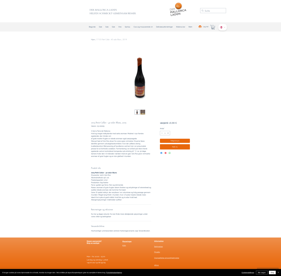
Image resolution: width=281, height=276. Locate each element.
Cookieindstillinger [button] (248, 272)
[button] (213, 27)
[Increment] (168, 133)
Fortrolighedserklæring (114, 272)
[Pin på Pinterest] (165, 153)
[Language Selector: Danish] (222, 27)
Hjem (93, 39)
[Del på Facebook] (161, 153)
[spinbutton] (165, 133)
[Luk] (278, 272)
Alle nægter (262, 272)
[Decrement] (161, 133)
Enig (272, 272)
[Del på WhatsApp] (169, 153)
